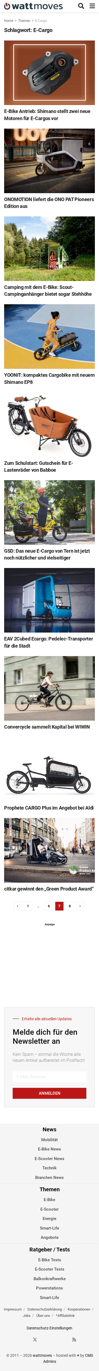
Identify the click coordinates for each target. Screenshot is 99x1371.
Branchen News (49, 1177)
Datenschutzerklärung (45, 1309)
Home (8, 21)
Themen (24, 21)
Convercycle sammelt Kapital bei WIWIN (47, 727)
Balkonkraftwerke (50, 1278)
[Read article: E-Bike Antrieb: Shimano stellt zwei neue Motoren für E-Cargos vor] (49, 72)
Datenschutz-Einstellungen (49, 1328)
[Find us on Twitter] (35, 1340)
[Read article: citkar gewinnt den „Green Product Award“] (49, 850)
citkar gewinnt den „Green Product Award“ (49, 889)
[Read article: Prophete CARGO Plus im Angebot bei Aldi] (49, 769)
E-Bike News (49, 1149)
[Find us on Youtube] (64, 1340)
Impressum (13, 1309)
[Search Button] (81, 6)
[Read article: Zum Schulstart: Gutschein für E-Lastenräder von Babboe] (49, 424)
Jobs (27, 1316)
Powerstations (49, 1288)
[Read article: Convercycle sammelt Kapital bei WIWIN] (49, 688)
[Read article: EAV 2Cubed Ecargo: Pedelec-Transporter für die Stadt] (49, 600)
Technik (49, 1168)
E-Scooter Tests (49, 1269)
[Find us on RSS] (74, 1340)
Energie (49, 1218)
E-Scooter (49, 1209)
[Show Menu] (92, 6)
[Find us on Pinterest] (55, 1340)
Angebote (50, 1237)
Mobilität (49, 1139)
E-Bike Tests (49, 1259)
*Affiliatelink (65, 1316)
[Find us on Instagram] (45, 1340)
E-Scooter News (49, 1158)
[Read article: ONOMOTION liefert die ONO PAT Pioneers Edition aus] (49, 161)
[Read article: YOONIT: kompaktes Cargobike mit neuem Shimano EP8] (49, 336)
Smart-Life (49, 1228)
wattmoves (42, 1355)
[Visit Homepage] (33, 6)
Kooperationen (79, 1309)
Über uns (43, 1316)
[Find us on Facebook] (25, 1340)
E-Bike (49, 1199)
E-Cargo (41, 21)
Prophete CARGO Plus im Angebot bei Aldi (49, 808)
